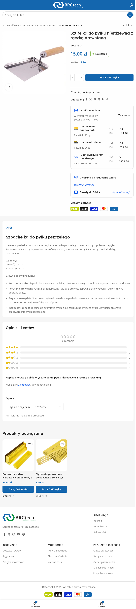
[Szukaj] (130, 15)
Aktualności (100, 532)
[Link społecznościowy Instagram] (13, 534)
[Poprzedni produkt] (124, 25)
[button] (18, 489)
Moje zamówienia (57, 550)
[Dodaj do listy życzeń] (29, 444)
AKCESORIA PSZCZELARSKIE (39, 25)
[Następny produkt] (132, 25)
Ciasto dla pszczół (103, 550)
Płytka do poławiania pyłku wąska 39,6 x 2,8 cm (49, 477)
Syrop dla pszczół (102, 556)
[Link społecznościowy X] (90, 99)
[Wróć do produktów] (128, 25)
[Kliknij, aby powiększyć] (8, 87)
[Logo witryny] (68, 4)
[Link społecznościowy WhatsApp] (107, 99)
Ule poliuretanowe (103, 573)
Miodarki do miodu (103, 567)
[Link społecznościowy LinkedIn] (103, 99)
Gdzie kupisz (100, 526)
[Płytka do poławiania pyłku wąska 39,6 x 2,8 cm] (51, 455)
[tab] (9, 227)
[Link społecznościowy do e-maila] (95, 99)
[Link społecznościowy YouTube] (18, 534)
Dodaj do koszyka (109, 77)
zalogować (24, 384)
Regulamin (8, 556)
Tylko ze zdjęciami (19, 407)
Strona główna (10, 25)
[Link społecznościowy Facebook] (86, 99)
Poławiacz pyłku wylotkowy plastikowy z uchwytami (17, 477)
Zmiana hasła (55, 562)
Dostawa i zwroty (11, 550)
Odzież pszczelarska (104, 562)
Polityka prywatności (13, 562)
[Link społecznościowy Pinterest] (99, 99)
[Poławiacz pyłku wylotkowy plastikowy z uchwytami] (18, 455)
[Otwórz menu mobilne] (4, 5)
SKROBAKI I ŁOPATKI (71, 25)
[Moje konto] (132, 5)
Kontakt (98, 520)
